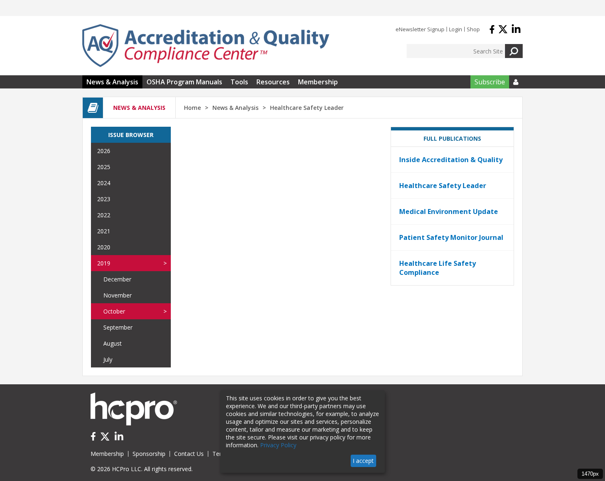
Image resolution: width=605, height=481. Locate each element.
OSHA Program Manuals (184, 81)
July (107, 359)
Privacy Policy (278, 445)
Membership (318, 81)
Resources (273, 81)
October (114, 311)
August (112, 343)
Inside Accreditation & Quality (451, 159)
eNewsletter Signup (420, 29)
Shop (473, 29)
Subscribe (490, 81)
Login (455, 29)
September (118, 327)
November (117, 295)
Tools (239, 81)
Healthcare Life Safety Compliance (437, 268)
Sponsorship (149, 454)
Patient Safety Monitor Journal (451, 237)
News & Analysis (112, 81)
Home (192, 108)
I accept (363, 461)
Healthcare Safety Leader (442, 185)
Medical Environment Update (448, 211)
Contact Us (189, 454)
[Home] (205, 45)
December (117, 279)
